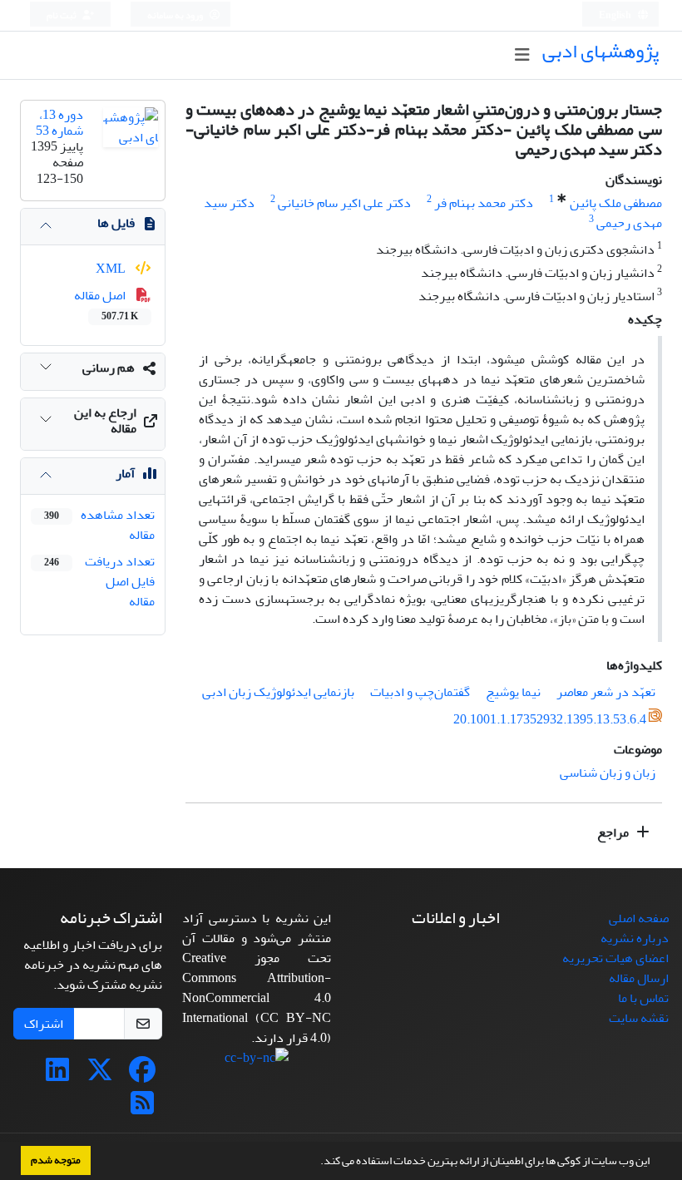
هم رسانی (108, 367)
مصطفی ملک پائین (616, 202)
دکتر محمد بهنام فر (483, 202)
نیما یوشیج (513, 691)
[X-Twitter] (100, 1075)
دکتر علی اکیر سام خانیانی (344, 202)
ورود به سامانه (176, 15)
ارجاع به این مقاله (105, 420)
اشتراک (43, 1023)
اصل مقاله (106, 304)
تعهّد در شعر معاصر (605, 691)
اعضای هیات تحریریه (615, 957)
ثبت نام (62, 15)
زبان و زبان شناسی (607, 772)
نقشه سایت (639, 1017)
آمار (125, 473)
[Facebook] (142, 1075)
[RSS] (142, 1108)
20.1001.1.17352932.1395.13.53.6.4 (549, 719)
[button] (316, 1162)
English (616, 15)
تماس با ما (643, 997)
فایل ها (116, 222)
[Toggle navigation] (522, 55)
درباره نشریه (634, 938)
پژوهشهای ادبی (600, 51)
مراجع (614, 832)
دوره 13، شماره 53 (59, 122)
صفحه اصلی (639, 918)
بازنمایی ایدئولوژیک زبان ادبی (278, 691)
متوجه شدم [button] (56, 1160)
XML (112, 268)
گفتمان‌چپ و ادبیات (420, 691)
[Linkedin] (57, 1075)
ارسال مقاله (639, 977)
